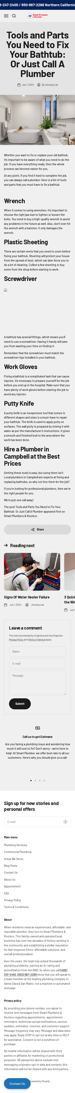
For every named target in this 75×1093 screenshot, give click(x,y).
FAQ (6, 893)
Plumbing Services (15, 845)
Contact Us (11, 872)
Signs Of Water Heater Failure (27, 597)
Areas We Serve (13, 859)
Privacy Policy (16, 639)
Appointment (12, 886)
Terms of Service (36, 639)
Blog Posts (10, 865)
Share (40, 529)
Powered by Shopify (39, 1081)
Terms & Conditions (16, 907)
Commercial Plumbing (17, 852)
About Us (9, 879)
